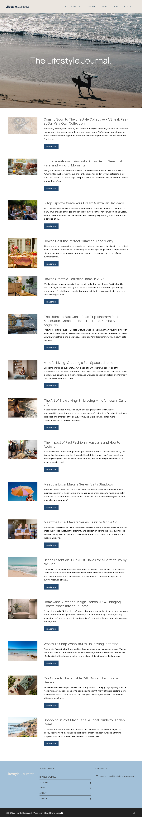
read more (51, 146)
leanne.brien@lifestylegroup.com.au (117, 776)
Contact (128, 6)
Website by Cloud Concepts (46, 812)
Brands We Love (73, 6)
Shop (104, 6)
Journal (91, 6)
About (115, 6)
